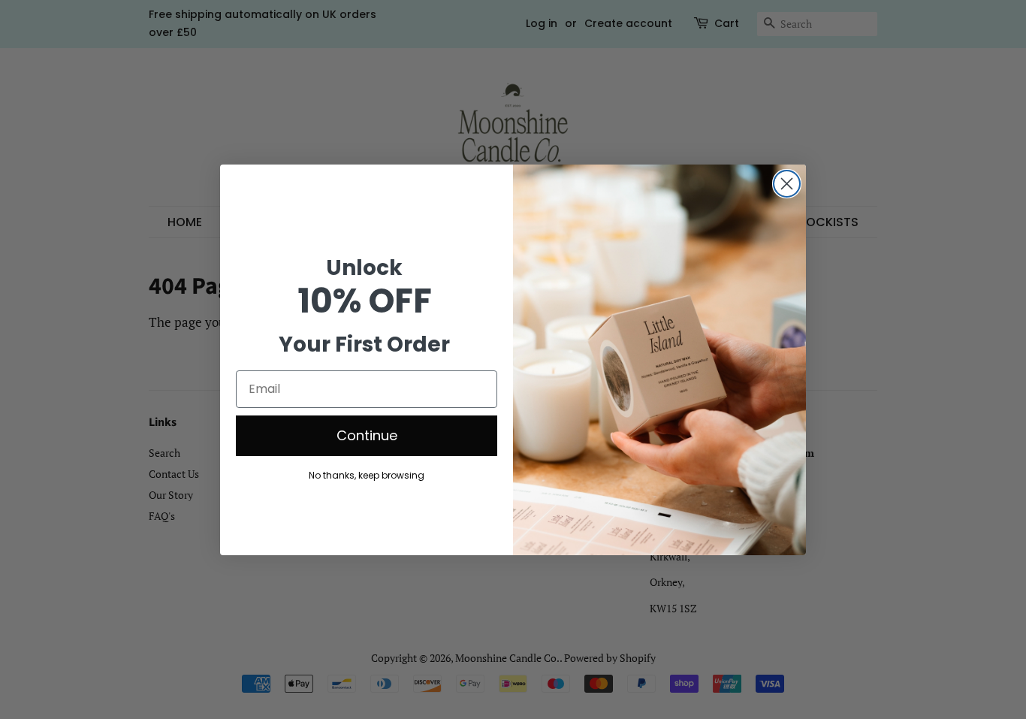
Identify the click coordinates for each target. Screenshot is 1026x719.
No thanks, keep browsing (366, 475)
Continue (366, 435)
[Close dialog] (787, 184)
